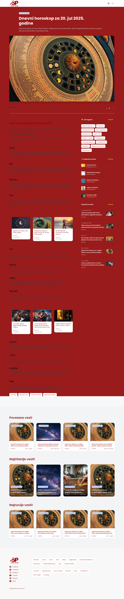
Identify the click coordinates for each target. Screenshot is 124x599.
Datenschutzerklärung (86, 560)
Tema (44, 560)
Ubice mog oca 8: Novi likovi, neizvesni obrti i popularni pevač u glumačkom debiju (92, 226)
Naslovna (36, 560)
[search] (113, 3)
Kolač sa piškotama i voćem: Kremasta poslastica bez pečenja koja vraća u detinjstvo (93, 264)
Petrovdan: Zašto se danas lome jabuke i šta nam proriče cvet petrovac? (92, 239)
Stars (75, 571)
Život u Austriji (58, 571)
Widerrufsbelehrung (49, 564)
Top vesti (36, 571)
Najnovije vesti (46, 571)
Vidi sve (110, 119)
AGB (60, 564)
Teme (51, 560)
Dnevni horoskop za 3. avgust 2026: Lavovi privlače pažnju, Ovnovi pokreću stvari (91, 251)
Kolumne (68, 571)
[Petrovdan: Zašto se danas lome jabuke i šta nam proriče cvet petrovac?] (109, 238)
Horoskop (46, 575)
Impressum (36, 564)
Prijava (64, 560)
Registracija (72, 560)
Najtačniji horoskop (17, 425)
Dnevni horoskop (24, 13)
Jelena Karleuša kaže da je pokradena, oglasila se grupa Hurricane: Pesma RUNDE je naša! (92, 214)
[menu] (109, 3)
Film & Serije (37, 575)
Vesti (57, 560)
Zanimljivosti (84, 571)
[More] (109, 108)
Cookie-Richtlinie (69, 564)
